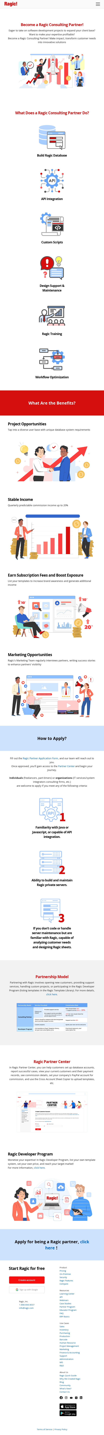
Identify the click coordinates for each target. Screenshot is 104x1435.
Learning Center (67, 1293)
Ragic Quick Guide (68, 1375)
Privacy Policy (60, 1429)
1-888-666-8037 (27, 1304)
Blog (62, 1382)
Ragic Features (66, 1280)
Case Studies (65, 1303)
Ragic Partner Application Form (40, 758)
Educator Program (68, 1310)
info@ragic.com (26, 1308)
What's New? (65, 1388)
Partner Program (67, 1306)
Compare (64, 1283)
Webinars (64, 1300)
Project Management (69, 1346)
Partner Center (66, 766)
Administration (66, 1359)
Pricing (63, 1270)
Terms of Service (44, 1429)
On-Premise (65, 1274)
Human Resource (68, 1342)
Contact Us (65, 1391)
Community (65, 1385)
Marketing (64, 1349)
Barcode (63, 1339)
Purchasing (65, 1333)
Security (63, 1277)
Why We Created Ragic (70, 1378)
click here (51, 994)
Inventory (64, 1329)
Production (65, 1336)
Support (63, 1355)
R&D (62, 1365)
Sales (62, 1326)
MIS (61, 1362)
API (61, 1297)
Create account (26, 1280)
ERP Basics (64, 1316)
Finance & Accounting (70, 1352)
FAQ (62, 1313)
